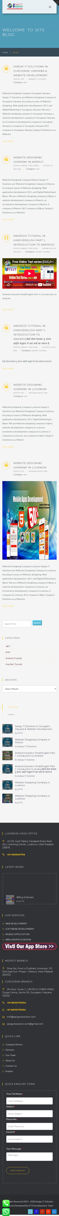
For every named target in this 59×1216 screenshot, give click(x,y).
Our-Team (11, 1055)
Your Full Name (14, 1093)
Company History (14, 1044)
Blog (15, 53)
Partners (10, 1049)
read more (8, 141)
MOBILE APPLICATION (17, 934)
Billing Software (25, 889)
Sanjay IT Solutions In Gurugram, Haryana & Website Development (33, 728)
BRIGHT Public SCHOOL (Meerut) (35, 900)
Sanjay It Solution (29, 248)
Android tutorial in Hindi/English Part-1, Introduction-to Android (35, 754)
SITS (22, 79)
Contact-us (11, 1065)
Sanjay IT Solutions (30, 166)
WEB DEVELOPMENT (16, 923)
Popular (13, 707)
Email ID (11, 1132)
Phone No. (12, 1119)
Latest (11, 715)
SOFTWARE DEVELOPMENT (20, 928)
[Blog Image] (53, 484)
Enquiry (9, 1071)
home (5, 53)
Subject (10, 1106)
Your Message (14, 1148)
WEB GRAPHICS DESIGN (18, 939)
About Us (10, 1060)
